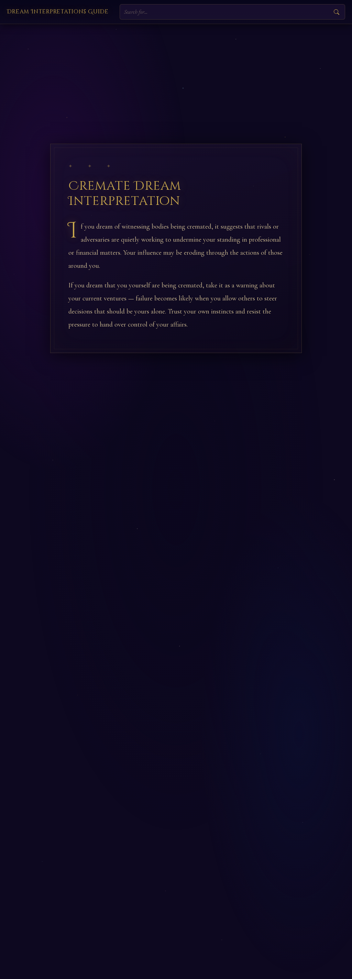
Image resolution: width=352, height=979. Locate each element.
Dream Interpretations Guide (58, 11)
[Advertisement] (176, 76)
